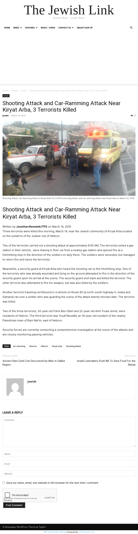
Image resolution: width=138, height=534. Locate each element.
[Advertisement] (69, 59)
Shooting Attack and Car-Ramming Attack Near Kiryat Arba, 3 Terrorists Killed (62, 106)
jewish (6, 115)
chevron (33, 346)
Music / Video (48, 27)
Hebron (44, 346)
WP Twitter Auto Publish (55, 532)
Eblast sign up (85, 27)
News (15, 90)
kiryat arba (57, 346)
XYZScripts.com (87, 532)
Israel (24, 90)
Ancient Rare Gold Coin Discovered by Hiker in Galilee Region (34, 362)
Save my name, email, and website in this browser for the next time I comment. (52, 482)
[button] (131, 27)
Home (7, 27)
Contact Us (64, 27)
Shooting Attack (73, 346)
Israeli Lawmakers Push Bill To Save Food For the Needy (106, 362)
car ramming (19, 346)
